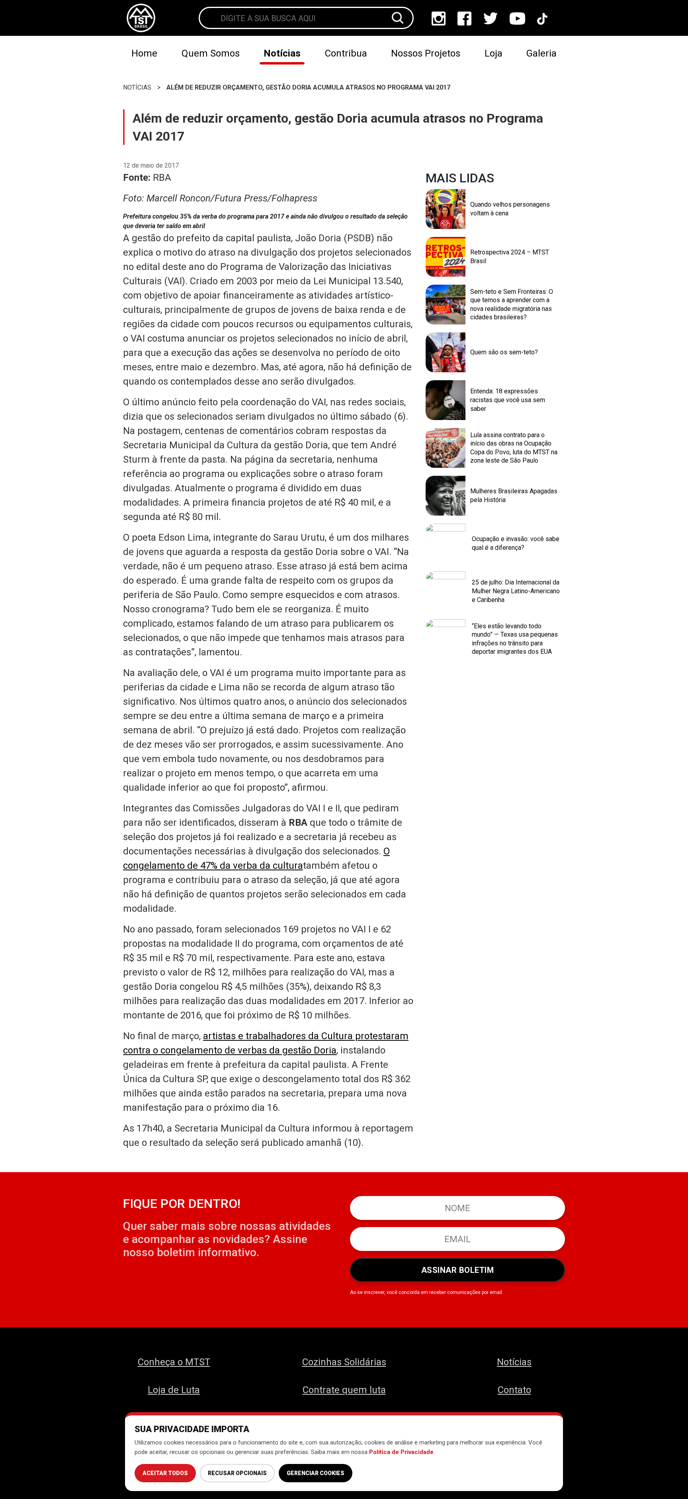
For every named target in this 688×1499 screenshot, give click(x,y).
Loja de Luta (174, 1389)
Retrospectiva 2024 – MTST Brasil (509, 256)
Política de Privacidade (401, 1452)
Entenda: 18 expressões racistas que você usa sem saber (507, 399)
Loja (493, 53)
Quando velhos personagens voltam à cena (510, 209)
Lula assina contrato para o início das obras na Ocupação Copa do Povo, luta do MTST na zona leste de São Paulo (513, 448)
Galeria (541, 53)
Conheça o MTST (174, 1362)
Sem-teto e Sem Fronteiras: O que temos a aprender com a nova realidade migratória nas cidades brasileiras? (511, 304)
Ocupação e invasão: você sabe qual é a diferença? (515, 543)
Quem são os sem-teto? (504, 352)
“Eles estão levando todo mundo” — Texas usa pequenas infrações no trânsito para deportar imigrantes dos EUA (515, 639)
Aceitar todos (165, 1473)
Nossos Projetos (425, 53)
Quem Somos (211, 53)
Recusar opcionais (237, 1473)
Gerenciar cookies (315, 1473)
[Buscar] (398, 18)
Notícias (282, 53)
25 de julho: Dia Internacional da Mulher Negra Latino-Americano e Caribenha (516, 590)
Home (144, 53)
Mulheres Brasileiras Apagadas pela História (513, 495)
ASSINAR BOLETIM (457, 1270)
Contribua (346, 53)
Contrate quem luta (344, 1389)
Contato (514, 1389)
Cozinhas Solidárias (344, 1362)
